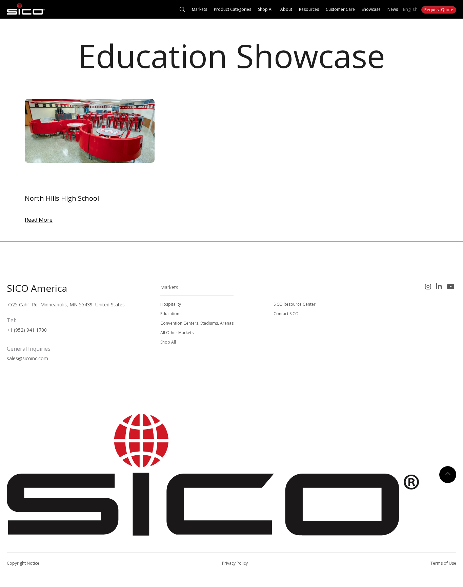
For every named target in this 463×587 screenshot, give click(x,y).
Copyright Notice (23, 563)
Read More (39, 219)
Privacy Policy (235, 563)
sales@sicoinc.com (27, 358)
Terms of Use (443, 563)
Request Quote (438, 10)
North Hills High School (62, 198)
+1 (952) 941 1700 (27, 330)
